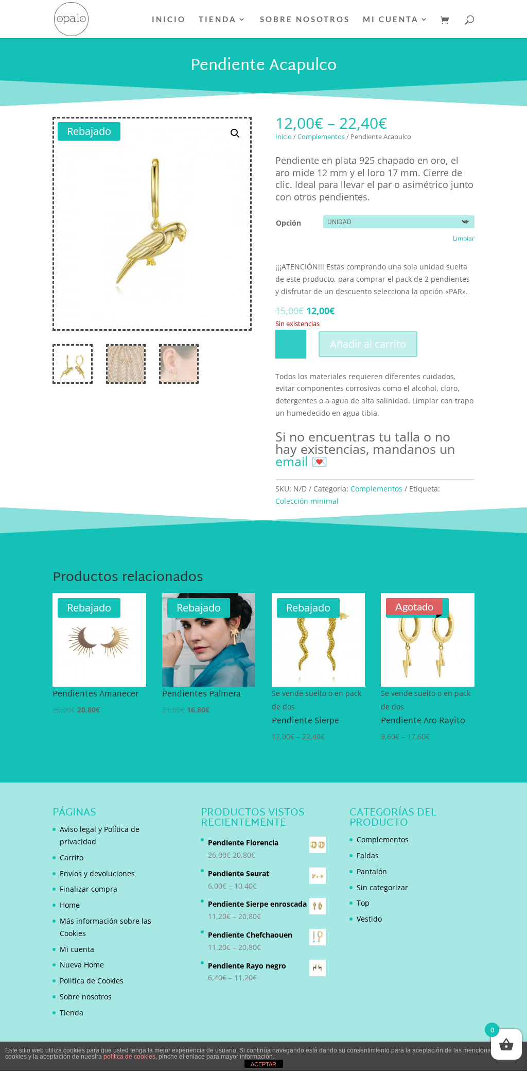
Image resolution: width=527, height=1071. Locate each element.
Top (363, 903)
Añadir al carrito (368, 344)
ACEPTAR (263, 1064)
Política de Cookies (92, 980)
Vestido (369, 919)
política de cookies (129, 1056)
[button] (235, 133)
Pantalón (372, 871)
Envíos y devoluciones (97, 873)
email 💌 (301, 461)
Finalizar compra (88, 889)
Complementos (321, 136)
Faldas (368, 855)
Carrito (71, 857)
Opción (288, 223)
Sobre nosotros (305, 19)
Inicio (169, 19)
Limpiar (464, 238)
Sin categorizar (382, 887)
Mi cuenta (391, 19)
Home (70, 905)
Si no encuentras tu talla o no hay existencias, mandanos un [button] (365, 449)
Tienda (218, 19)
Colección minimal (307, 501)
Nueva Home (82, 965)
